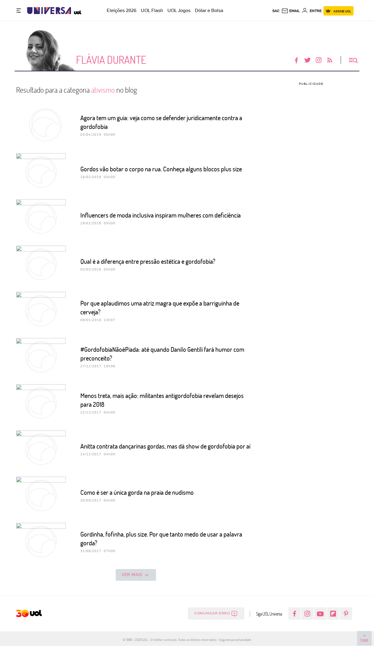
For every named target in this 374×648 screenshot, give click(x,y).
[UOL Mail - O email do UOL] (290, 10)
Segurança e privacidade (234, 639)
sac (276, 11)
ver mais (132, 574)
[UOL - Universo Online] (76, 10)
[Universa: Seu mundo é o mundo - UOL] (49, 10)
